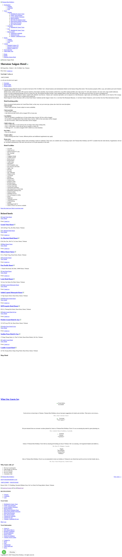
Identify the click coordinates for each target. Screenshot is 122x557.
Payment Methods (8, 533)
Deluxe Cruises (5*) (12, 48)
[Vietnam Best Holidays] (7, 2)
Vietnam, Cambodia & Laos (18, 36)
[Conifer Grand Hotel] (7, 340)
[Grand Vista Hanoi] (6, 217)
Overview (6, 83)
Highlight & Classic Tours (17, 14)
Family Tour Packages (16, 15)
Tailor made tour (8, 546)
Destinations (7, 5)
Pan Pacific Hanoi (7, 265)
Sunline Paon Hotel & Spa (10, 334)
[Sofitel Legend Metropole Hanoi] (10, 285)
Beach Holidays (15, 18)
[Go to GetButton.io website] (4, 555)
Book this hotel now (6, 208)
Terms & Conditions (9, 536)
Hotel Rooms (7, 84)
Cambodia (10, 8)
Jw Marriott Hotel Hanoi (9, 238)
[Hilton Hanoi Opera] (6, 244)
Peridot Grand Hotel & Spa (10, 320)
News (5, 547)
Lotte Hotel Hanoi (7, 279)
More (2, 522)
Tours (5, 11)
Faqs (5, 543)
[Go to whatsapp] (4, 552)
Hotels (5, 37)
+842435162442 (14, 482)
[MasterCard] (19, 488)
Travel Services (8, 49)
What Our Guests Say (10, 399)
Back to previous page (17, 208)
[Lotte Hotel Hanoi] (6, 271)
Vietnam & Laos (15, 34)
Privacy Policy (8, 534)
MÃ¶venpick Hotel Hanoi (9, 306)
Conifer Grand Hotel (8, 347)
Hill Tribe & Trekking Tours (18, 20)
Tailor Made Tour (8, 51)
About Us (6, 528)
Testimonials (7, 544)
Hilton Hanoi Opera (7, 252)
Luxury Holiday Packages (17, 17)
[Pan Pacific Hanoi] (6, 257)
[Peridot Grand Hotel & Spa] (8, 312)
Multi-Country (11, 32)
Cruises (6, 43)
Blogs (5, 541)
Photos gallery (7, 86)
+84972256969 (5, 482)
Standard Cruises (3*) (13, 45)
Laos (8, 9)
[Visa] (14, 488)
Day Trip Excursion (16, 24)
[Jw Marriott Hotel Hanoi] (8, 230)
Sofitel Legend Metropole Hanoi (11, 292)
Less (5, 522)
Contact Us (7, 540)
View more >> (117, 476)
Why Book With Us (9, 530)
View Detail (4, 218)
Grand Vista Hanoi (7, 224)
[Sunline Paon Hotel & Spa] (8, 326)
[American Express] (6, 488)
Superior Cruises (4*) (13, 46)
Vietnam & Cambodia (16, 33)
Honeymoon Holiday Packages (19, 21)
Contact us (9, 71)
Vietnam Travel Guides (10, 537)
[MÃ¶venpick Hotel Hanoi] (8, 298)
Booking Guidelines (9, 531)
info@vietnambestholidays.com (9, 479)
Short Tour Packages (16, 23)
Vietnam (9, 6)
